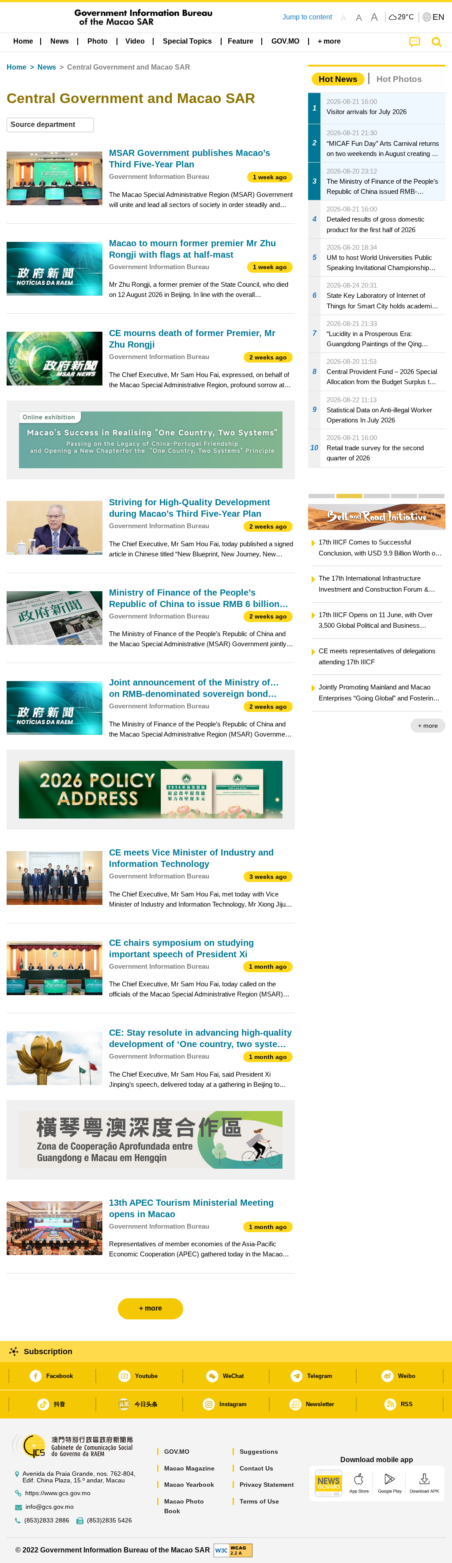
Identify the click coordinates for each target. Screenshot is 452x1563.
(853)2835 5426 (109, 1520)
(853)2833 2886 (46, 1520)
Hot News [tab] (338, 79)
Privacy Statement (267, 1484)
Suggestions (259, 1451)
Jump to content (307, 17)
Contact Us (256, 1468)
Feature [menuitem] (240, 41)
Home (16, 67)
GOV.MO (176, 1451)
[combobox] (50, 125)
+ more (428, 725)
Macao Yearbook (189, 1484)
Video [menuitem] (135, 41)
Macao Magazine (189, 1468)
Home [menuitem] (23, 41)
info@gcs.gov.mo (50, 1507)
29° (406, 17)
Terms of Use (259, 1501)
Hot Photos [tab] (399, 79)
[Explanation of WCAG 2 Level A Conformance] (233, 1549)
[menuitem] (59, 41)
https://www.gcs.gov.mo (57, 1493)
